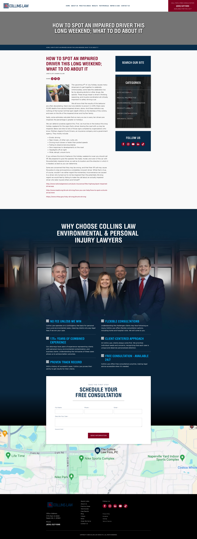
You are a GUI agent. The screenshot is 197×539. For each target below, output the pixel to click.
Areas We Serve (86, 521)
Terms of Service (107, 521)
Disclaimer (105, 516)
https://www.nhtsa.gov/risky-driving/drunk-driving (66, 197)
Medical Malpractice (126, 98)
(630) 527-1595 (53, 524)
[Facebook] (55, 78)
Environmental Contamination (131, 103)
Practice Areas (85, 6)
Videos (83, 516)
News (82, 518)
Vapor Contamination (127, 113)
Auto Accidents (124, 92)
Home (68, 6)
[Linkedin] (58, 78)
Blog (82, 514)
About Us (74, 6)
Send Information (98, 435)
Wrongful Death (125, 119)
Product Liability (125, 108)
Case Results (85, 511)
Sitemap (105, 518)
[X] (52, 78)
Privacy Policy (106, 513)
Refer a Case (115, 6)
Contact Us (125, 6)
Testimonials (104, 6)
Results (95, 6)
